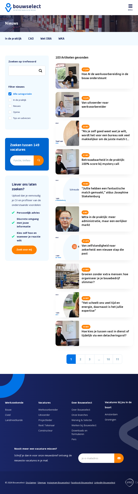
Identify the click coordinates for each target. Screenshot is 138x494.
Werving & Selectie (82, 420)
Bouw (8, 409)
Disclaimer (31, 482)
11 (117, 359)
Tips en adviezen (22, 118)
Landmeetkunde (14, 420)
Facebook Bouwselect (82, 482)
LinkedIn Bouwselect (104, 482)
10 (108, 359)
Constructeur (45, 430)
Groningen (110, 419)
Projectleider (45, 420)
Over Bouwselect (81, 409)
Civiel (8, 414)
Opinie (16, 112)
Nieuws (17, 105)
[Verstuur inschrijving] (119, 458)
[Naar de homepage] (23, 7)
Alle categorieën (22, 93)
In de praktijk (13, 38)
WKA (61, 38)
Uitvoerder (44, 414)
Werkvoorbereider (48, 409)
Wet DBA (46, 38)
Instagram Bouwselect (58, 482)
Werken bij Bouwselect (84, 425)
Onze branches (80, 414)
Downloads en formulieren (79, 432)
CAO (31, 38)
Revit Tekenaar (46, 425)
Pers (74, 439)
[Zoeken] (40, 71)
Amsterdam (111, 414)
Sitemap (42, 482)
